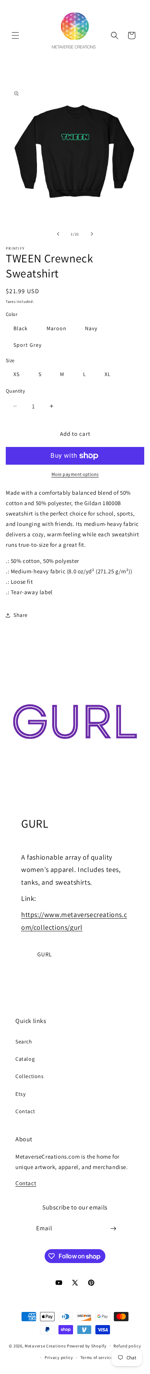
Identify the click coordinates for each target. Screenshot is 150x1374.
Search (23, 1041)
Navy (91, 328)
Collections (29, 1076)
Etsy (20, 1093)
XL (108, 374)
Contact (25, 1111)
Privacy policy (59, 1357)
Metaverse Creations (45, 1345)
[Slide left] (58, 233)
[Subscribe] (113, 1228)
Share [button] (20, 614)
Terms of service (96, 1357)
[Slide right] (91, 233)
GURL (44, 954)
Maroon (57, 328)
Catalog (25, 1058)
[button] (15, 35)
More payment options (75, 474)
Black (20, 328)
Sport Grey (27, 344)
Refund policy (127, 1346)
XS (16, 374)
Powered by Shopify (87, 1345)
